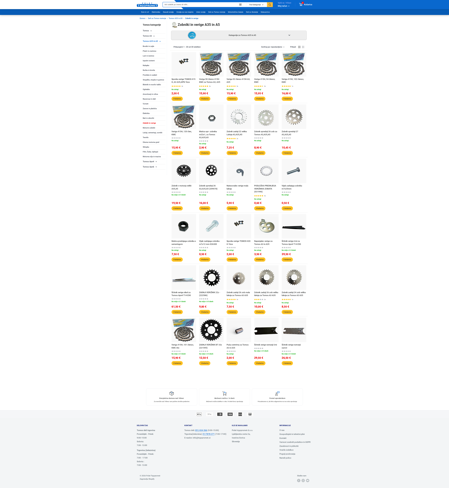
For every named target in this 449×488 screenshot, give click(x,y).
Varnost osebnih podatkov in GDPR (295, 442)
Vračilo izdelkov (286, 450)
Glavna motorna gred (151, 142)
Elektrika (146, 113)
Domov (142, 18)
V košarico (177, 99)
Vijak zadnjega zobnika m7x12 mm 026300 (209, 242)
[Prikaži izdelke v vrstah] (303, 47)
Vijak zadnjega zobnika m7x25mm (292, 187)
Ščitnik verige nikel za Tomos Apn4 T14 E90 (181, 294)
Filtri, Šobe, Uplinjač (150, 152)
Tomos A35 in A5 (176, 18)
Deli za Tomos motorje (216, 12)
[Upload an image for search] (240, 4)
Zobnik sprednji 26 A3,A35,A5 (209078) (208, 187)
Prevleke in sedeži (150, 75)
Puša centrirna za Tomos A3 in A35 (238, 346)
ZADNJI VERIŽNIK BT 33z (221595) (210, 346)
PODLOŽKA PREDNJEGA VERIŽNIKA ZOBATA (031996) (265, 189)
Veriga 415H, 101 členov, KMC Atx (183, 346)
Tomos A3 (147, 36)
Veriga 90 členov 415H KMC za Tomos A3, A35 (209, 80)
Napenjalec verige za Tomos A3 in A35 (263, 242)
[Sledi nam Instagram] (303, 480)
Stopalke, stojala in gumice (153, 80)
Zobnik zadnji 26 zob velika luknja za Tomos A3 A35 (266, 294)
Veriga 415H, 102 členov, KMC (293, 80)
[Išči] (270, 4)
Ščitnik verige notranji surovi (291, 346)
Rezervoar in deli (149, 99)
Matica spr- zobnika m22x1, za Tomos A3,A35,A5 (208, 134)
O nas (281, 430)
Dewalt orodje (168, 12)
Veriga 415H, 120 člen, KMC (182, 133)
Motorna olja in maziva (152, 157)
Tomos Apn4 (149, 161)
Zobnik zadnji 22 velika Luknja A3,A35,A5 (237, 133)
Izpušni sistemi (149, 61)
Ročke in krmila (149, 70)
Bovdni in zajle (148, 46)
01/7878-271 (209, 434)
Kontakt (282, 438)
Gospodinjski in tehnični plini (292, 434)
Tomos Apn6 (149, 167)
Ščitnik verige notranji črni (265, 345)
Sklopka (146, 147)
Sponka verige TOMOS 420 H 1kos (238, 242)
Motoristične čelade (235, 12)
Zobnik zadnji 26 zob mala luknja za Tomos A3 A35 (238, 294)
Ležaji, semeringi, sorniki (152, 133)
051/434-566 (201, 430)
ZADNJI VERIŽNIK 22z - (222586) (209, 294)
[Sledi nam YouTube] (307, 480)
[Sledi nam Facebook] (298, 480)
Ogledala (146, 89)
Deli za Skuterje (252, 12)
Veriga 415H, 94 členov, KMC (264, 80)
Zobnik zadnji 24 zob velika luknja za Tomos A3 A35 (294, 294)
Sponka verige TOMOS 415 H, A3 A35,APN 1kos (183, 80)
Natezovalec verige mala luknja (237, 187)
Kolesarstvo (265, 12)
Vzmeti (145, 104)
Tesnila (145, 137)
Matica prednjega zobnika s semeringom (184, 242)
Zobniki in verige (149, 123)
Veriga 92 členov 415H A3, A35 (238, 80)
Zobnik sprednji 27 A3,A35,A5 (290, 133)
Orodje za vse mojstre (184, 12)
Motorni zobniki (149, 128)
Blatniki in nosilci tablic (152, 85)
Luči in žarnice (148, 56)
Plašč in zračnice (149, 51)
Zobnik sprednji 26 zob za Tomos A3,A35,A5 (265, 133)
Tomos (146, 30)
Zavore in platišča (150, 109)
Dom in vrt (145, 12)
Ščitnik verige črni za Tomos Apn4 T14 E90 (291, 242)
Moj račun (283, 6)
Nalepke (146, 65)
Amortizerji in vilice (150, 94)
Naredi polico (285, 458)
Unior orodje (200, 12)
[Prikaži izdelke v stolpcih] (299, 47)
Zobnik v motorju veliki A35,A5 (181, 187)
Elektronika (156, 12)
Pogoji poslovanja (287, 454)
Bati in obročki (148, 118)
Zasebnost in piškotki (289, 446)
